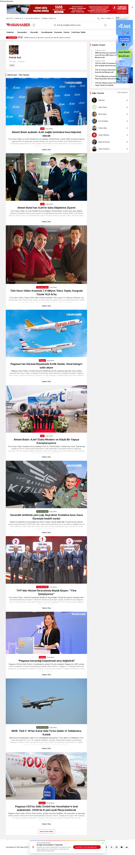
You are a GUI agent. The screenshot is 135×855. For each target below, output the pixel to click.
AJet (42, 129)
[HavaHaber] (18, 25)
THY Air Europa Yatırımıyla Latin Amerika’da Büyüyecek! (107, 71)
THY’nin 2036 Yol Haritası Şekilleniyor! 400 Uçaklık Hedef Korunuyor (110, 64)
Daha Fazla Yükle (46, 831)
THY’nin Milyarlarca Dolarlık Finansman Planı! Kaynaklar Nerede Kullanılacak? (110, 77)
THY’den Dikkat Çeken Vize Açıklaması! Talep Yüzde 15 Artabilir (110, 84)
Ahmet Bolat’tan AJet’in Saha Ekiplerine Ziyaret (46, 207)
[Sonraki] (21, 37)
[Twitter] (111, 847)
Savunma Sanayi (42, 511)
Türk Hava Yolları (42, 287)
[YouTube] (121, 847)
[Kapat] (132, 7)
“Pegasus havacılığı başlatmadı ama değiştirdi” (46, 660)
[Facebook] (106, 847)
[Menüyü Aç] (34, 25)
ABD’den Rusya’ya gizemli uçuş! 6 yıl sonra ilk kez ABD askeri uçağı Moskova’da (109, 55)
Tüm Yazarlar (122, 92)
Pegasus (42, 360)
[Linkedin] (126, 847)
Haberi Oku (46, 150)
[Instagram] (116, 847)
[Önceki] (19, 37)
